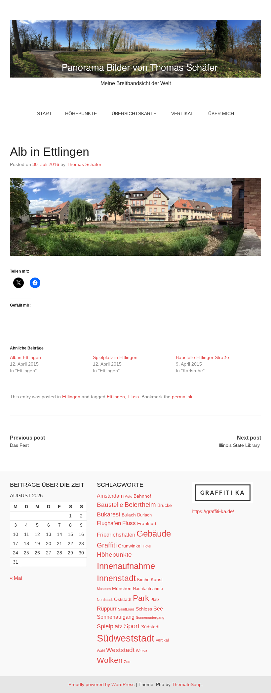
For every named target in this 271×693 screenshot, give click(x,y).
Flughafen (109, 523)
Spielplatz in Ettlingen (116, 357)
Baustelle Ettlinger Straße (203, 357)
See (158, 608)
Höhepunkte (81, 113)
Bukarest (108, 514)
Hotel (147, 546)
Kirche (143, 579)
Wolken (110, 660)
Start (44, 113)
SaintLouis (126, 609)
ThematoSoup (187, 684)
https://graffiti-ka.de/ (213, 511)
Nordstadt (105, 600)
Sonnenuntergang (150, 617)
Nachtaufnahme (148, 588)
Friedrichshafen (116, 534)
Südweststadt (125, 638)
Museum (104, 589)
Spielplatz (110, 626)
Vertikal (182, 113)
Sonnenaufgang (116, 617)
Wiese (141, 650)
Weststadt (120, 649)
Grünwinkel (129, 545)
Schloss (144, 608)
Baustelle (110, 504)
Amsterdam (110, 496)
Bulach (129, 514)
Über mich (221, 113)
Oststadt (123, 599)
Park (141, 598)
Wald (101, 651)
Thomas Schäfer (84, 164)
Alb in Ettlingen (26, 357)
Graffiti (107, 545)
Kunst (157, 579)
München (122, 588)
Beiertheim (140, 504)
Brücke (164, 505)
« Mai (16, 578)
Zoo (127, 662)
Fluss (133, 396)
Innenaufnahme (126, 566)
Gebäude (153, 533)
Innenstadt (116, 578)
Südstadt (150, 626)
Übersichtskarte (134, 113)
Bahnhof (142, 496)
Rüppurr (107, 608)
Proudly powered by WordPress (101, 684)
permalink (182, 396)
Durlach (144, 514)
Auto (128, 496)
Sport (132, 626)
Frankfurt (146, 523)
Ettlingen (71, 396)
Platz (154, 599)
